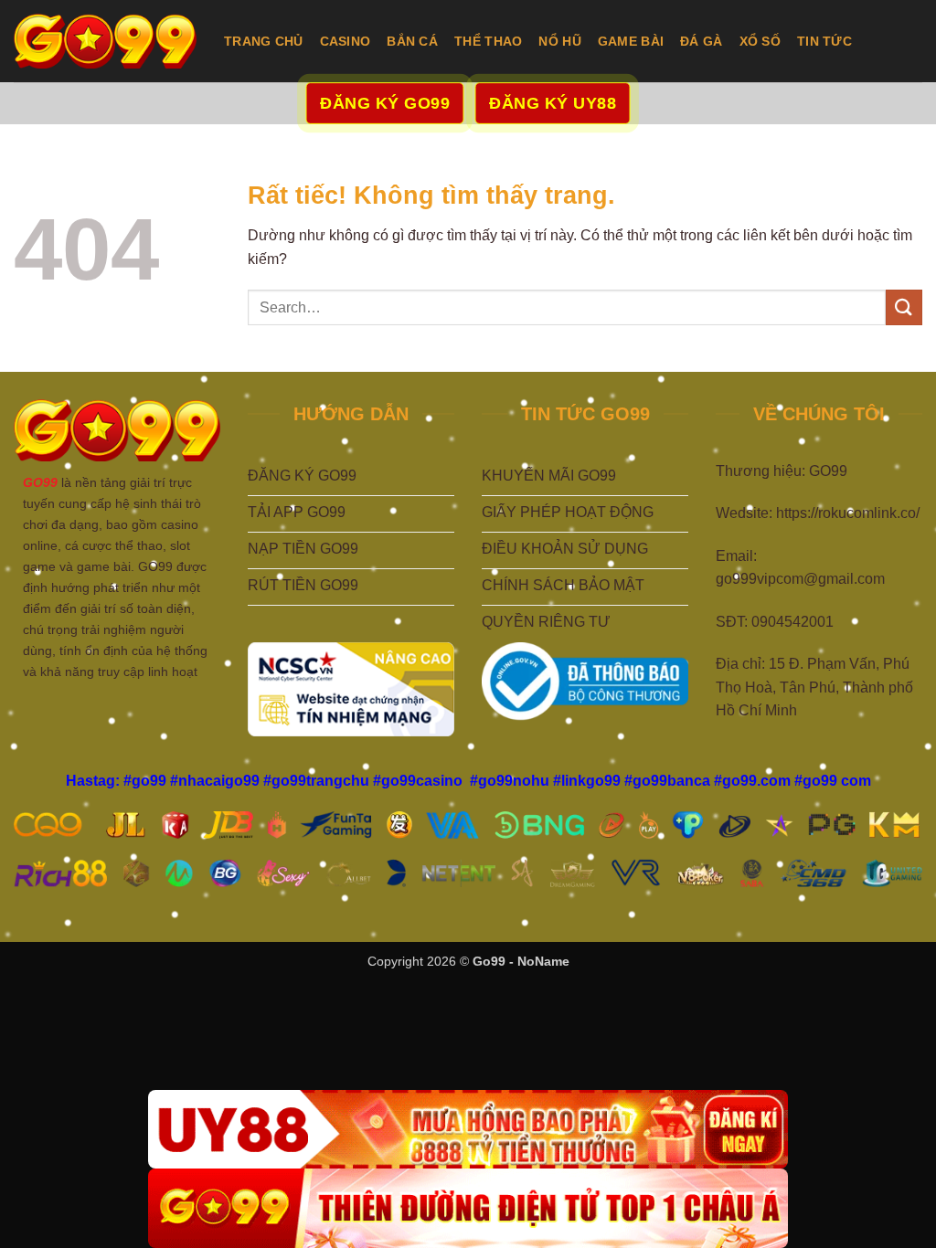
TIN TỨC (824, 41)
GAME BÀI (631, 41)
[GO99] (468, 1208)
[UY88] (468, 1129)
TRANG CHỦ (263, 41)
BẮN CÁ (412, 41)
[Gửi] (904, 307)
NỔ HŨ (559, 41)
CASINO (345, 41)
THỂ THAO (488, 41)
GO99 (40, 482)
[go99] (105, 41)
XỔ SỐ (760, 41)
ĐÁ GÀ (701, 41)
